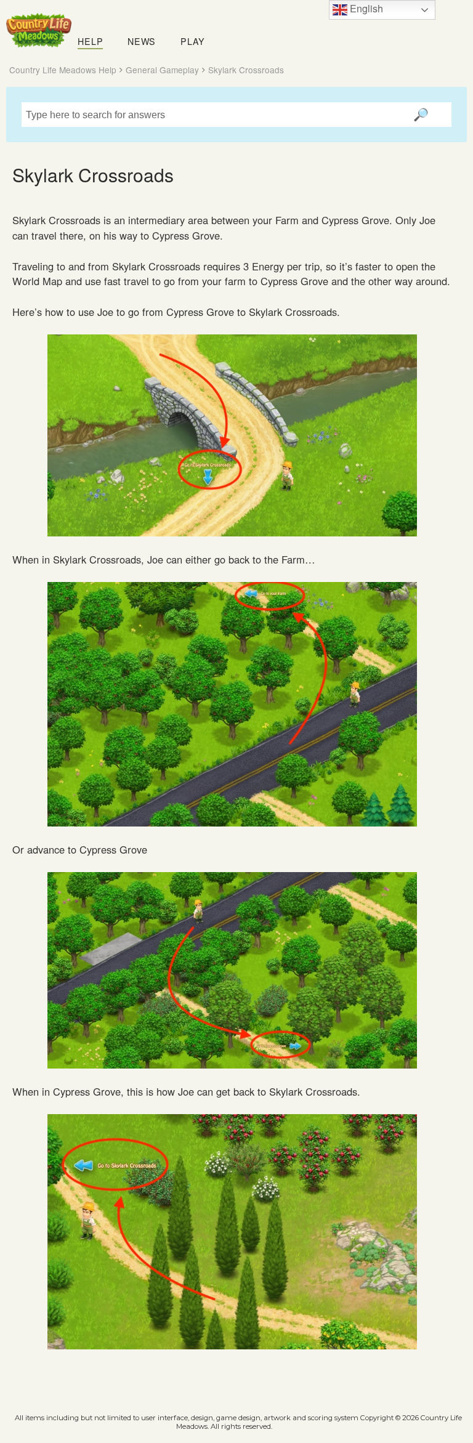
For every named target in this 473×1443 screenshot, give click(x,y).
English (365, 8)
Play (192, 41)
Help (90, 41)
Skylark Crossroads (246, 69)
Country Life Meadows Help (62, 69)
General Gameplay (162, 69)
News (141, 41)
